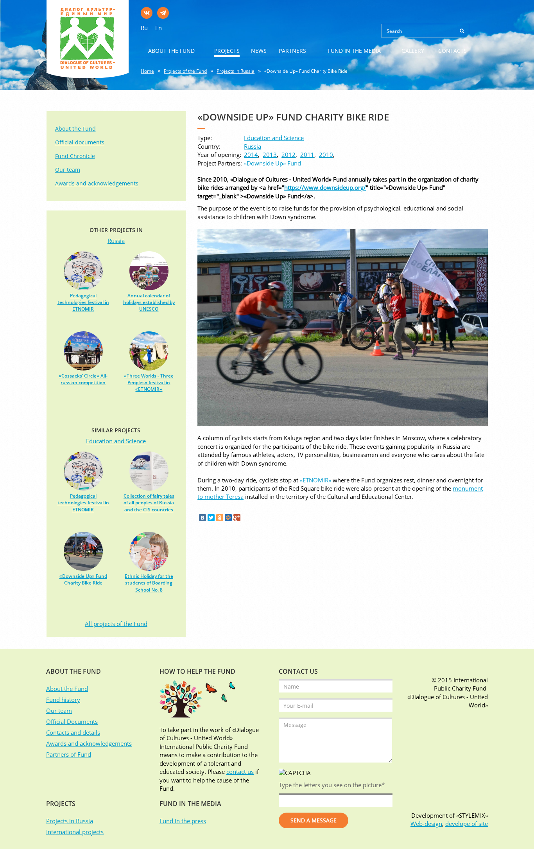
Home (147, 71)
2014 (251, 154)
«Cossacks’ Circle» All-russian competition (83, 379)
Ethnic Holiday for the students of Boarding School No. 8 (149, 583)
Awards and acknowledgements (96, 183)
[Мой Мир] (228, 517)
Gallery (412, 50)
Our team (67, 169)
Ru (144, 28)
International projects (75, 832)
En (158, 28)
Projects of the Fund (185, 71)
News (259, 50)
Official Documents (72, 721)
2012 (288, 154)
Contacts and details (73, 732)
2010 (326, 154)
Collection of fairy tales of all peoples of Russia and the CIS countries (149, 503)
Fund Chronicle (75, 156)
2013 (270, 154)
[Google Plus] (236, 517)
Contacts (452, 50)
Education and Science (274, 138)
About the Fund (171, 50)
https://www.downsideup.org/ (325, 187)
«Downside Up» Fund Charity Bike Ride (306, 71)
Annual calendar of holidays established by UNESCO (149, 302)
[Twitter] (211, 517)
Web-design (426, 823)
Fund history (63, 699)
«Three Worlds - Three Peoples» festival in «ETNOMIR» (149, 382)
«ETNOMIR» (315, 480)
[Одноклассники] (219, 517)
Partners (292, 50)
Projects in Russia (235, 71)
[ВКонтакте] (202, 517)
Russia (252, 146)
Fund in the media (354, 50)
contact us (240, 771)
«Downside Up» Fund (272, 163)
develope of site (466, 823)
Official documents (79, 142)
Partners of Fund (68, 754)
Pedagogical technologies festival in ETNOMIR (83, 302)
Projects (227, 50)
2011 (307, 154)
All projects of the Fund (116, 624)
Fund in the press (182, 821)
